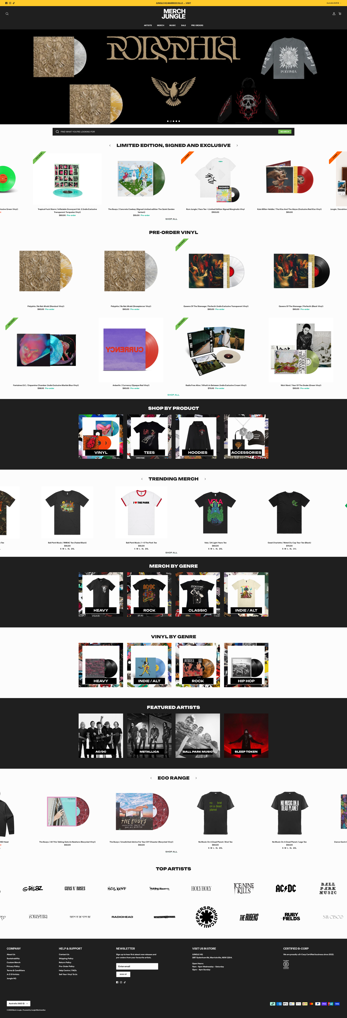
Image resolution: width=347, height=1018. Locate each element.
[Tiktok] (14, 3)
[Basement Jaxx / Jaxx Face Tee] (218, 512)
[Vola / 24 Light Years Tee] (70, 512)
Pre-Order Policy (66, 966)
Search (284, 131)
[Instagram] (10, 3)
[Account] (333, 13)
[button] (167, 121)
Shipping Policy (66, 958)
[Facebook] (6, 3)
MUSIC (172, 25)
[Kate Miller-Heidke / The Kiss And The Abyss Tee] (292, 512)
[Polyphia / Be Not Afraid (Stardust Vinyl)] (45, 271)
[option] (173, 76)
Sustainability (13, 958)
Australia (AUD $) (333, 3)
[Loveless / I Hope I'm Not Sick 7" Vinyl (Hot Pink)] (292, 178)
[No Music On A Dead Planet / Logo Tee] (144, 811)
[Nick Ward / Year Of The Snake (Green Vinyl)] (301, 350)
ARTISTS (148, 25)
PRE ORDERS (197, 25)
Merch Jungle (17, 1010)
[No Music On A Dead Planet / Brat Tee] (70, 811)
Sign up (123, 974)
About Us (11, 954)
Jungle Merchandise (38, 1010)
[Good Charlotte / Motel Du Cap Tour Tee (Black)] (144, 512)
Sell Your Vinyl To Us (68, 974)
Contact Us (64, 954)
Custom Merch (13, 962)
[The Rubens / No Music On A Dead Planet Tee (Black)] (292, 811)
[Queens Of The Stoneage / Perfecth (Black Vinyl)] (301, 271)
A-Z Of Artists (13, 974)
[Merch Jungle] (173, 14)
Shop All (171, 219)
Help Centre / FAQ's (68, 970)
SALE (183, 25)
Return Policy (65, 962)
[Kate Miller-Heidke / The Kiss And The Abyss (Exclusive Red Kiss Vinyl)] (144, 178)
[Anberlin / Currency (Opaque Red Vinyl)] (131, 350)
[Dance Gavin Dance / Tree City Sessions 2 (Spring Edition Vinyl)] (218, 811)
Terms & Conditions (16, 970)
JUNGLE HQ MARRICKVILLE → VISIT (173, 3)
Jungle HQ (11, 978)
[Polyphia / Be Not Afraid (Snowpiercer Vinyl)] (131, 271)
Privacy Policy (13, 966)
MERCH (160, 25)
